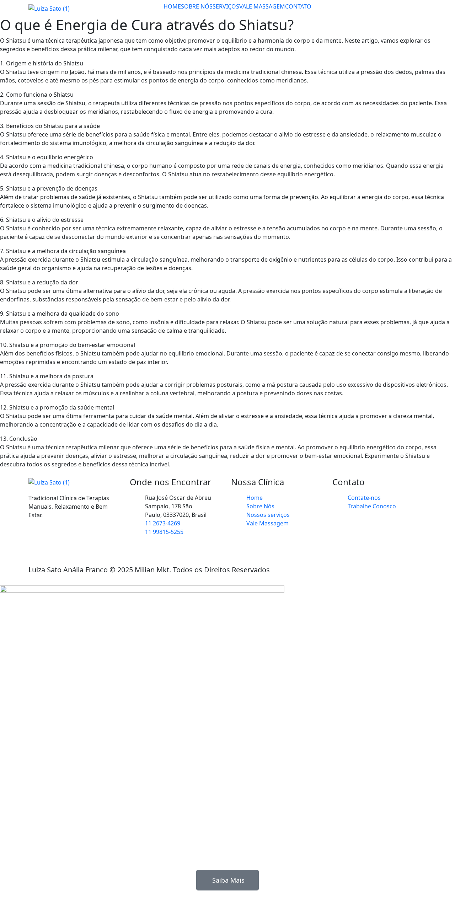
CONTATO (298, 6)
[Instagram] (37, 541)
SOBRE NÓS (197, 6)
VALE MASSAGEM (262, 6)
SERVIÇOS (226, 6)
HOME (172, 6)
